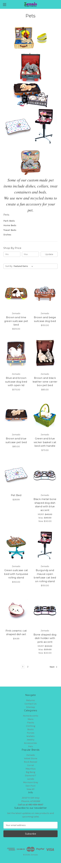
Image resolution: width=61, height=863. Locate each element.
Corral (30, 765)
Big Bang (30, 772)
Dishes (7, 234)
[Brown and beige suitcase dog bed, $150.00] (45, 293)
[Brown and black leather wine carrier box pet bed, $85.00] (45, 354)
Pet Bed (16, 495)
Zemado (30, 755)
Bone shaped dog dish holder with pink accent (45, 638)
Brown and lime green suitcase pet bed (16, 321)
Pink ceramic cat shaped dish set (16, 632)
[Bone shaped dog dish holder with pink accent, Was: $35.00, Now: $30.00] (45, 611)
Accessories (30, 743)
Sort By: (9, 266)
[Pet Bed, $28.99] (16, 475)
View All (30, 789)
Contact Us (31, 703)
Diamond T (30, 775)
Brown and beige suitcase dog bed (45, 319)
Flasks (30, 722)
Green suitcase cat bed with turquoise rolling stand (16, 574)
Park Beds (9, 220)
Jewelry (30, 739)
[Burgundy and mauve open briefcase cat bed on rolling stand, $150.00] (45, 546)
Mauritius (31, 768)
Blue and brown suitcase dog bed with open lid (16, 381)
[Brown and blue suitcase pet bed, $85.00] (16, 415)
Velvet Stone (30, 758)
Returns (30, 700)
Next (52, 667)
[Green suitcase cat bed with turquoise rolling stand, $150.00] (16, 546)
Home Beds (9, 225)
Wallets (31, 736)
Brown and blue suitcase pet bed (16, 440)
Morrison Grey (30, 782)
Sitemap (30, 707)
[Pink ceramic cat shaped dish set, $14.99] (16, 611)
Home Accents (30, 715)
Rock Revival (30, 762)
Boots (30, 729)
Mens (31, 719)
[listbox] (24, 266)
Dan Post (30, 785)
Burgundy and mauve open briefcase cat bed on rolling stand (45, 576)
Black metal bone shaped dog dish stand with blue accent (45, 505)
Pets (30, 746)
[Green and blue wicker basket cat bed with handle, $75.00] (45, 415)
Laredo (30, 779)
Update (49, 254)
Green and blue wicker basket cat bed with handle (45, 442)
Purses (30, 732)
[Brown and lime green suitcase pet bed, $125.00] (16, 293)
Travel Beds (9, 230)
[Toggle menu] (4, 4)
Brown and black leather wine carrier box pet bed (45, 381)
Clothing (30, 726)
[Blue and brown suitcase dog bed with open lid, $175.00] (16, 354)
